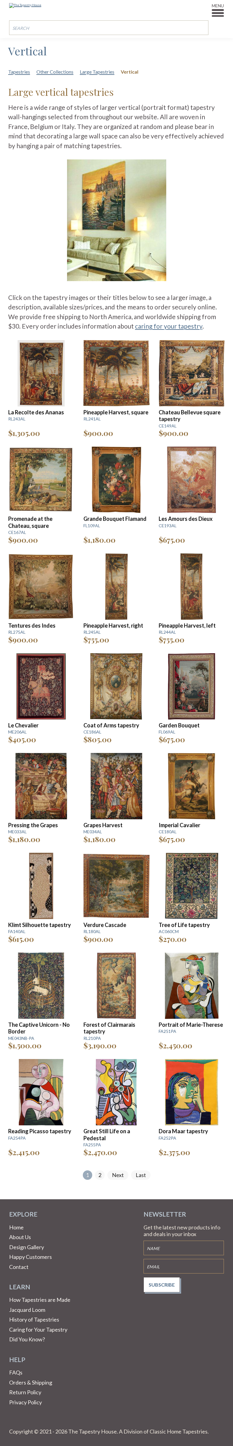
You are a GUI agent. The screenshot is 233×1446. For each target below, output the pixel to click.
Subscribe (162, 1284)
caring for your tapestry (168, 326)
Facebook (14, 1421)
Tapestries (19, 72)
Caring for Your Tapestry (38, 1329)
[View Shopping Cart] (219, 27)
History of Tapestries (34, 1319)
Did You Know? (27, 1339)
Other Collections (54, 72)
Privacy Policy (25, 1402)
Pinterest (28, 1421)
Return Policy (25, 1392)
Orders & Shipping (30, 1382)
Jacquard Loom (27, 1309)
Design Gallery (26, 1247)
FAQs (15, 1372)
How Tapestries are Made (39, 1299)
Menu (218, 5)
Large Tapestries (97, 72)
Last (141, 1175)
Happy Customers (30, 1256)
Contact (19, 1266)
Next (118, 1175)
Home (16, 1227)
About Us (20, 1237)
